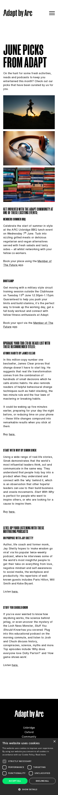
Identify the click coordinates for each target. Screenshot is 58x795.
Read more (41, 754)
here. (15, 591)
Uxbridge (29, 727)
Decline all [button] (42, 781)
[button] (29, 789)
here (12, 434)
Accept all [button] (15, 781)
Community (29, 736)
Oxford (29, 732)
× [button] (54, 741)
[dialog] (29, 766)
